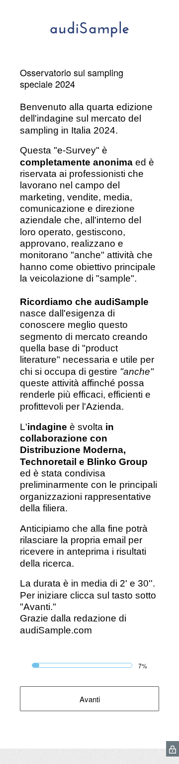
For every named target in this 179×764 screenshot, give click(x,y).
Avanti (90, 699)
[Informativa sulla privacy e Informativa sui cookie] (173, 749)
